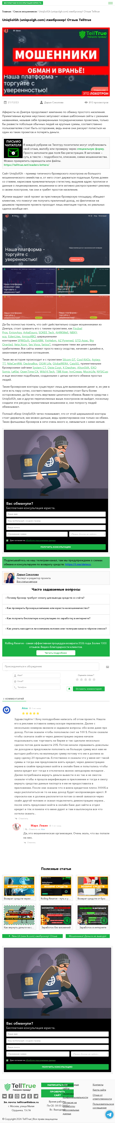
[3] (86, 679)
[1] (77, 679)
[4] (90, 679)
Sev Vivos (34, 344)
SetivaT (46, 344)
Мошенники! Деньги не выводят (87, 936)
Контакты (98, 1084)
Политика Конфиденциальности (73, 1095)
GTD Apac (81, 340)
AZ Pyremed (66, 340)
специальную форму (90, 148)
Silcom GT (69, 359)
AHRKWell (62, 332)
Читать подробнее (56, 652)
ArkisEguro (30, 332)
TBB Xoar (62, 371)
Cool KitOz (83, 359)
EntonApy (15, 332)
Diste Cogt (54, 367)
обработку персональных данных (40, 540)
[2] (81, 679)
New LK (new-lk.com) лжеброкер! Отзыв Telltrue (34, 936)
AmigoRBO (29, 336)
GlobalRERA (60, 363)
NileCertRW (14, 363)
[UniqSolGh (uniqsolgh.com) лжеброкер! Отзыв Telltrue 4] (56, 267)
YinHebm (50, 340)
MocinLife (89, 371)
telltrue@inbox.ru (28, 1102)
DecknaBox (30, 363)
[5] (94, 679)
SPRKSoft (23, 340)
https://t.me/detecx (78, 564)
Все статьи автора (27, 581)
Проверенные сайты (71, 1086)
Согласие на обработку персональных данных (71, 1108)
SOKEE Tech (46, 332)
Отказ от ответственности (102, 1097)
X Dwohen (69, 367)
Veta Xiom (20, 344)
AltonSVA (83, 367)
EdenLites (14, 336)
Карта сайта (99, 1089)
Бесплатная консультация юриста (22, 3)
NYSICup (102, 371)
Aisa (43, 829)
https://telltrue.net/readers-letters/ (26, 165)
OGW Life (45, 363)
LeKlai (15, 371)
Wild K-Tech (47, 371)
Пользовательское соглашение (103, 1105)
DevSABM (37, 340)
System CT (39, 367)
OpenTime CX (29, 371)
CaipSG (74, 363)
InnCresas (75, 371)
